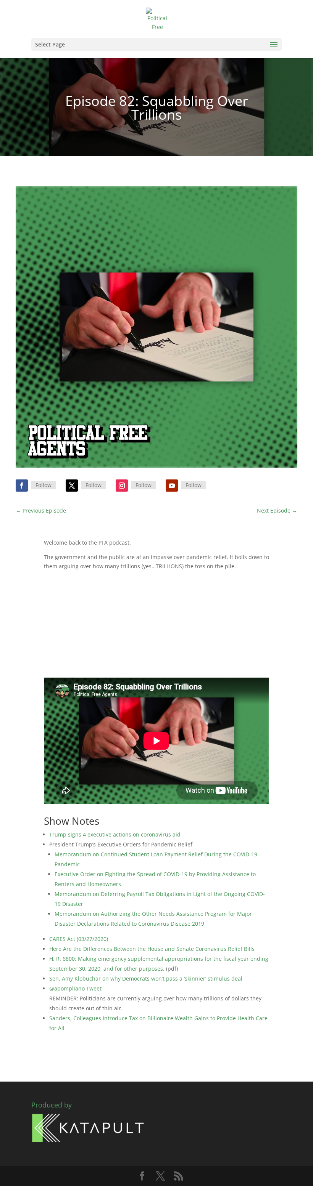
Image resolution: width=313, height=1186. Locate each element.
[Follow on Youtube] (172, 485)
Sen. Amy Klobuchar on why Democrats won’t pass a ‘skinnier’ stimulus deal (145, 978)
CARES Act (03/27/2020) (78, 938)
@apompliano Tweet (75, 988)
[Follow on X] (72, 485)
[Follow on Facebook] (22, 485)
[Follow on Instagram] (122, 485)
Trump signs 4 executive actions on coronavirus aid (115, 834)
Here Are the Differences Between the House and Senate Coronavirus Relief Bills (152, 948)
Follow (43, 485)
